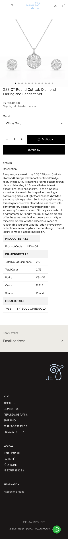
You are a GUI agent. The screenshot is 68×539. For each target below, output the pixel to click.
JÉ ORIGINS (10, 464)
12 (52, 83)
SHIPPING (10, 420)
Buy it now (34, 149)
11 (49, 83)
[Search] (12, 5)
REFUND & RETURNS (16, 414)
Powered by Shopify (46, 529)
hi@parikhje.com (14, 491)
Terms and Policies (34, 522)
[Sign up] (61, 341)
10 (46, 83)
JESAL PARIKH (12, 453)
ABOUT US (10, 403)
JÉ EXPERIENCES (14, 470)
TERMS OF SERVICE (15, 426)
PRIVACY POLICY (14, 431)
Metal (6, 116)
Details (7, 163)
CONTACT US (11, 408)
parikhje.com (26, 529)
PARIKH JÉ (9, 458)
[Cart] (64, 5)
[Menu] (4, 5)
